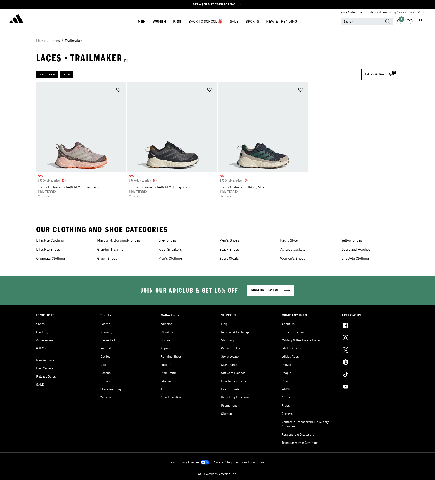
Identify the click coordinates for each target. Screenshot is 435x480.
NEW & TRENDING (281, 22)
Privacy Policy (222, 462)
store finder (348, 12)
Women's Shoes (292, 259)
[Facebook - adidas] (370, 326)
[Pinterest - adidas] (370, 363)
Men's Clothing (170, 259)
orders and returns (379, 12)
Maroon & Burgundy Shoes (118, 240)
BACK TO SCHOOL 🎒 (205, 22)
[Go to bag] (420, 21)
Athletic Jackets (292, 250)
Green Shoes (107, 259)
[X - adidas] (370, 350)
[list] (198, 74)
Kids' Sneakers (170, 250)
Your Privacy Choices (185, 462)
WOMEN (159, 22)
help (361, 12)
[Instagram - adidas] (370, 338)
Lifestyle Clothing (50, 240)
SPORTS (252, 22)
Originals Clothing (50, 259)
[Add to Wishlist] (118, 90)
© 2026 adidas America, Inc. (217, 474)
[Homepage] (16, 19)
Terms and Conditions (249, 462)
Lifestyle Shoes (48, 250)
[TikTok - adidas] (370, 375)
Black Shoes (229, 250)
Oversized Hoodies (355, 250)
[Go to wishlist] (409, 21)
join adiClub (417, 12)
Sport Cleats (229, 259)
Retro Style (289, 240)
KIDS (177, 22)
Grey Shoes (167, 240)
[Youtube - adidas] (370, 387)
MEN (141, 22)
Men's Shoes (229, 240)
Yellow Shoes (351, 240)
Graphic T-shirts (110, 250)
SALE (234, 22)
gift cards (400, 12)
